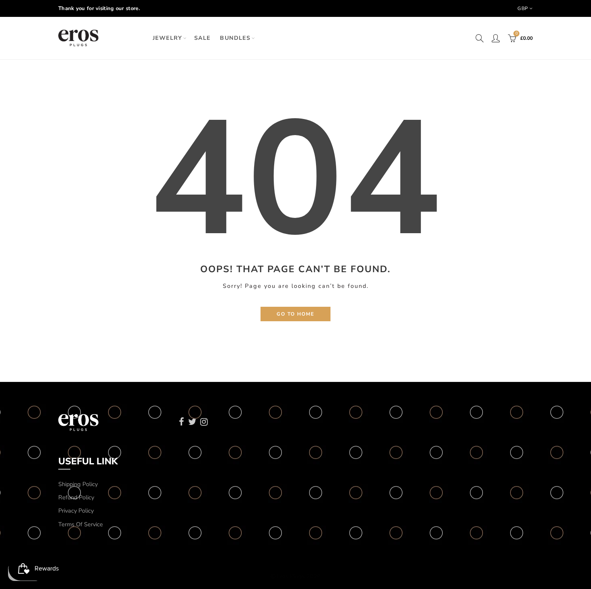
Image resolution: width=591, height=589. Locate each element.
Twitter (192, 421)
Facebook (181, 421)
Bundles (235, 38)
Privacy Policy (76, 511)
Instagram (204, 421)
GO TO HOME (295, 314)
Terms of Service (80, 524)
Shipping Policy (78, 484)
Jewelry (168, 38)
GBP (522, 8)
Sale (202, 38)
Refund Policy (76, 497)
